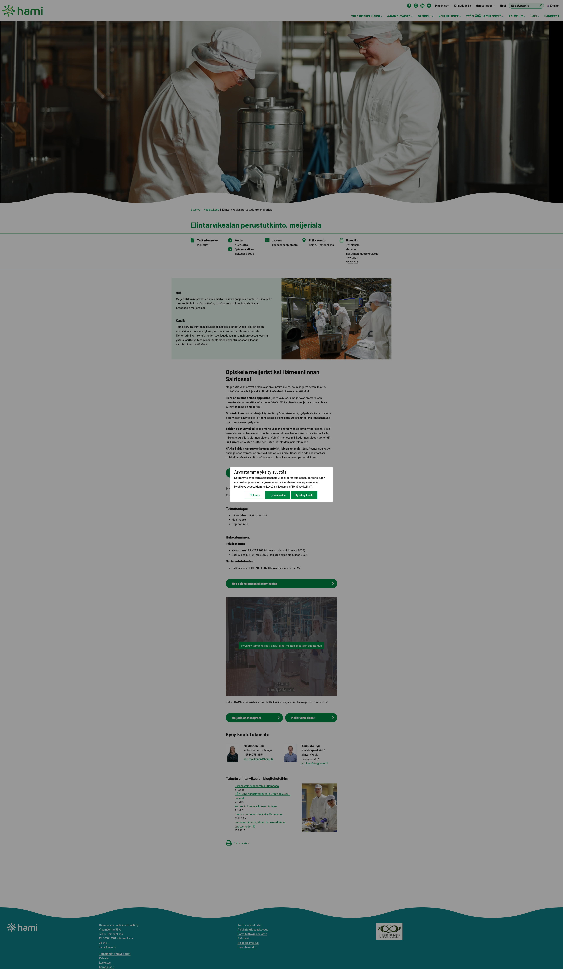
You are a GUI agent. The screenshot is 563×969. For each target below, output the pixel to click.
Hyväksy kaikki (304, 495)
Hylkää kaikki (277, 495)
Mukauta (255, 495)
